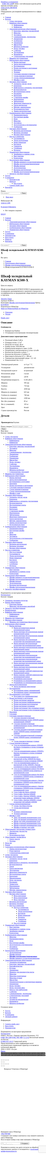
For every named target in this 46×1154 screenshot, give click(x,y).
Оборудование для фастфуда (15, 837)
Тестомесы (13, 947)
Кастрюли (21, 913)
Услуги (7, 1011)
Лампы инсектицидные (18, 849)
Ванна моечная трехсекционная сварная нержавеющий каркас (28, 664)
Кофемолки (13, 616)
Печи (11, 941)
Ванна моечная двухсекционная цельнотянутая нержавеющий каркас (27, 640)
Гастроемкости (23, 909)
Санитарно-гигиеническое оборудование (20, 847)
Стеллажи (13, 714)
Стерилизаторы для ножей (19, 995)
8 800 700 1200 (7, 4)
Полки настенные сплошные (24, 706)
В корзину (4, 207)
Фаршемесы (13, 1001)
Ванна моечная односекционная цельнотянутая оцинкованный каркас (27, 660)
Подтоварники (14, 688)
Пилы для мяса (14, 986)
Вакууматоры (14, 927)
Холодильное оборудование (15, 950)
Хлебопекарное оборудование (16, 935)
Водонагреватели (15, 864)
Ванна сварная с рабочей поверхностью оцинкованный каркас (28, 676)
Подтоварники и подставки (19, 694)
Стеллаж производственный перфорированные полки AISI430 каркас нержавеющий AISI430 (29, 720)
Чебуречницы (14, 888)
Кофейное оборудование (14, 612)
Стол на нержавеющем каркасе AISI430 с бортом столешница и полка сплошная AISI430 (29, 753)
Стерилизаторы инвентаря (19, 853)
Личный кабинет (11, 1017)
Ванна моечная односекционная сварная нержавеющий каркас (28, 648)
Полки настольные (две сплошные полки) (29, 708)
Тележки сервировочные (23, 812)
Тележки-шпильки (20, 814)
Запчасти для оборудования (15, 608)
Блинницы (13, 861)
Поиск (4, 429)
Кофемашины (14, 614)
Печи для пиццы (15, 880)
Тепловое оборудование (14, 857)
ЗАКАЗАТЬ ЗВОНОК (9, 8)
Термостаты (13, 884)
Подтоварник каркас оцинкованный (27, 692)
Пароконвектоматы (16, 939)
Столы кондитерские (21, 808)
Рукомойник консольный (23, 679)
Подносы (21, 917)
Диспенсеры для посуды (18, 831)
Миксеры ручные (15, 978)
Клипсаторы (14, 933)
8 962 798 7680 (17, 1037)
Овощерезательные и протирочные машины (25, 982)
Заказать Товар (6, 299)
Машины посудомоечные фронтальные (23, 622)
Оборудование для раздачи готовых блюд (20, 829)
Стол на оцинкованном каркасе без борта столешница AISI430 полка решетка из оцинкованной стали (29, 770)
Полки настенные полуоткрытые (26, 704)
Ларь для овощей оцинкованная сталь (27, 819)
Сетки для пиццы (11, 855)
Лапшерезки (13, 970)
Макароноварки (15, 878)
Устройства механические (18, 999)
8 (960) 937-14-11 (7, 1041)
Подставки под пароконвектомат (26, 696)
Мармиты (12, 833)
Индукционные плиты (17, 874)
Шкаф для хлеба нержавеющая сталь (27, 821)
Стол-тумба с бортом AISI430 (24, 794)
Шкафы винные (15, 954)
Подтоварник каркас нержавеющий (27, 690)
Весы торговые (19, 900)
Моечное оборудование (13, 620)
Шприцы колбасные (16, 1003)
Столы (11, 739)
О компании (9, 1015)
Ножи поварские (24, 915)
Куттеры (12, 968)
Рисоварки (13, 882)
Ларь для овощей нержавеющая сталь (27, 817)
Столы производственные (18, 743)
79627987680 (5, 1134)
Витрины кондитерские (18, 902)
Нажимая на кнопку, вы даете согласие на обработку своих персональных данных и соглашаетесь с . (22, 1149)
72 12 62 (26, 1037)
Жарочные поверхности (18, 872)
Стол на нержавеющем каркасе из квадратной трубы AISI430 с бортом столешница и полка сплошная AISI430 (28, 765)
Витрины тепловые (16, 904)
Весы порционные (20, 898)
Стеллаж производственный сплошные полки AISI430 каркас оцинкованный (28, 736)
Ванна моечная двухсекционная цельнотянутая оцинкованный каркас (27, 644)
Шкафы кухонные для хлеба (24, 827)
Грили (11, 866)
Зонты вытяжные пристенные (25, 686)
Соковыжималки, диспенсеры (20, 993)
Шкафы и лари (14, 816)
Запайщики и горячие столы (19, 929)
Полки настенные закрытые (24, 700)
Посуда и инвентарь (16, 905)
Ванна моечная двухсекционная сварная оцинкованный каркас (28, 637)
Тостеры (12, 841)
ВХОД (3, 214)
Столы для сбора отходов (23, 806)
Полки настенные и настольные (21, 698)
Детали (7, 314)
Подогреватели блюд (17, 835)
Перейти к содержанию (9, 2)
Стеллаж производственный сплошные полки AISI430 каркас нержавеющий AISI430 (28, 731)
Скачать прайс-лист (12, 1024)
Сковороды (22, 919)
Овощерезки (14, 984)
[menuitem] (8, 17)
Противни (13, 712)
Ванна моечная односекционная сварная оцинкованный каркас (28, 652)
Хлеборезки (13, 949)
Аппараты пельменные (17, 962)
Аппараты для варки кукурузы (16, 600)
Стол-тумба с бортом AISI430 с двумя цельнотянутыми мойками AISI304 (27, 797)
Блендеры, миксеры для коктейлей (22, 964)
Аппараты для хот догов (18, 859)
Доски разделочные (25, 911)
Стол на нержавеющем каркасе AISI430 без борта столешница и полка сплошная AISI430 (28, 747)
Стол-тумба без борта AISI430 (25, 792)
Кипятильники (10, 610)
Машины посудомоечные (14, 618)
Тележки (12, 810)
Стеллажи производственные (20, 716)
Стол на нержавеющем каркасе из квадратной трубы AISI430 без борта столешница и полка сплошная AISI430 (28, 759)
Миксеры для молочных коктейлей (22, 606)
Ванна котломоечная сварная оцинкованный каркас (24, 629)
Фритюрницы (14, 886)
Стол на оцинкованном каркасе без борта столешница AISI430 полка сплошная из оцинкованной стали (29, 776)
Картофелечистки (15, 966)
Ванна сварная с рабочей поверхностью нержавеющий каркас (28, 672)
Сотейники (22, 921)
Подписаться (5, 595)
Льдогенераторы (15, 952)
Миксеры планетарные (17, 976)
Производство (10, 1028)
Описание (9, 312)
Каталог (8, 1013)
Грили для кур (14, 839)
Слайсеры (13, 992)
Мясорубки (13, 980)
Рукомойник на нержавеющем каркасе (28, 681)
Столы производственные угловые (26, 741)
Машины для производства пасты (21, 972)
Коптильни (13, 876)
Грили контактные (16, 868)
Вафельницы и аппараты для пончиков (23, 862)
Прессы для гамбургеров (18, 990)
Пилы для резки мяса (17, 988)
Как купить (9, 1026)
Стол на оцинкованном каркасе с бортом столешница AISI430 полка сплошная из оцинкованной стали (29, 788)
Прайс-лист (5, 318)
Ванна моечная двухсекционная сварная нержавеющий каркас (28, 633)
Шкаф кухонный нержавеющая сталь (27, 823)
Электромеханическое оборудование (18, 960)
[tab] (25, 312)
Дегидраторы (14, 870)
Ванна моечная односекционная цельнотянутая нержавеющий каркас (27, 656)
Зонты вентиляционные (18, 684)
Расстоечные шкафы (16, 943)
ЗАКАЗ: (5, 203)
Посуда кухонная (20, 923)
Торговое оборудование (13, 892)
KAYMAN (5, 305)
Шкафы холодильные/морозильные (22, 303)
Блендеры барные (15, 604)
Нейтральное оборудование (15, 624)
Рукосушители (14, 851)
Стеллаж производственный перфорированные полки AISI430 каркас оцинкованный (29, 726)
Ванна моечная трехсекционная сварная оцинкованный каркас (28, 668)
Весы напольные (20, 896)
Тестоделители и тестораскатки (20, 945)
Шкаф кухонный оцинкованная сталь (27, 825)
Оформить (12, 207)
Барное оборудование (13, 602)
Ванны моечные (15, 626)
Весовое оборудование (17, 894)
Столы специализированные (19, 804)
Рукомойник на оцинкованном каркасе (28, 683)
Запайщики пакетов (16, 931)
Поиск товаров (6, 426)
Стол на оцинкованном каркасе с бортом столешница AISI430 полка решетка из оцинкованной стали (29, 782)
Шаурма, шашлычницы (17, 890)
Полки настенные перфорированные (27, 702)
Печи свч (8, 843)
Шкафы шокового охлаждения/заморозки (24, 958)
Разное (7, 845)
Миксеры (12, 937)
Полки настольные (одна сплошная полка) (29, 710)
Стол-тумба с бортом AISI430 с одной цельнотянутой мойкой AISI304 (27, 801)
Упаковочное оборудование (15, 925)
